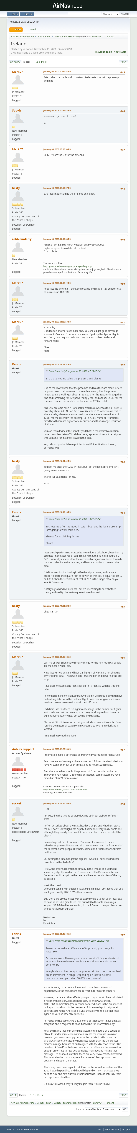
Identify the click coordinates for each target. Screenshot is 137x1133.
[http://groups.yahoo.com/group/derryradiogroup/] (13, 267)
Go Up (13, 1095)
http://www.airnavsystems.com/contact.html (65, 789)
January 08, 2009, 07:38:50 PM (57, 149)
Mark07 (17, 72)
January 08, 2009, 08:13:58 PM (57, 239)
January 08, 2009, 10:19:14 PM (57, 512)
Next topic (120, 52)
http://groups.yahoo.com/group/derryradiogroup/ (67, 266)
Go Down (15, 62)
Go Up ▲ (126, 1129)
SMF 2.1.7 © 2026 (14, 1129)
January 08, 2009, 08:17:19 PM (57, 283)
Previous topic (103, 52)
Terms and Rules (112, 1129)
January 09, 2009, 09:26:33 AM (57, 803)
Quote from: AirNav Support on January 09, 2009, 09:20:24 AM (79, 940)
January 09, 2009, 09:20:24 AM (57, 749)
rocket (16, 803)
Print (123, 62)
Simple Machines (31, 1129)
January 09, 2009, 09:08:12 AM (57, 657)
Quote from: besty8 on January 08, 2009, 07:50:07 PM (74, 371)
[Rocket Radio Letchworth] (13, 836)
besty (16, 188)
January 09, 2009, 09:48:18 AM (57, 934)
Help (100, 1129)
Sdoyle (16, 110)
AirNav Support (23, 749)
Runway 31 (97, 36)
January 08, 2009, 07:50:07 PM (57, 188)
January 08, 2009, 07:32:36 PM (57, 71)
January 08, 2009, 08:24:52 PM (57, 364)
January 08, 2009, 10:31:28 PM (57, 605)
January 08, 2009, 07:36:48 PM (57, 110)
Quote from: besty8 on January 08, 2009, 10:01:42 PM (74, 519)
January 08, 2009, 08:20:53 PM (57, 321)
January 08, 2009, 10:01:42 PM (57, 461)
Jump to (80, 1108)
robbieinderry (22, 239)
